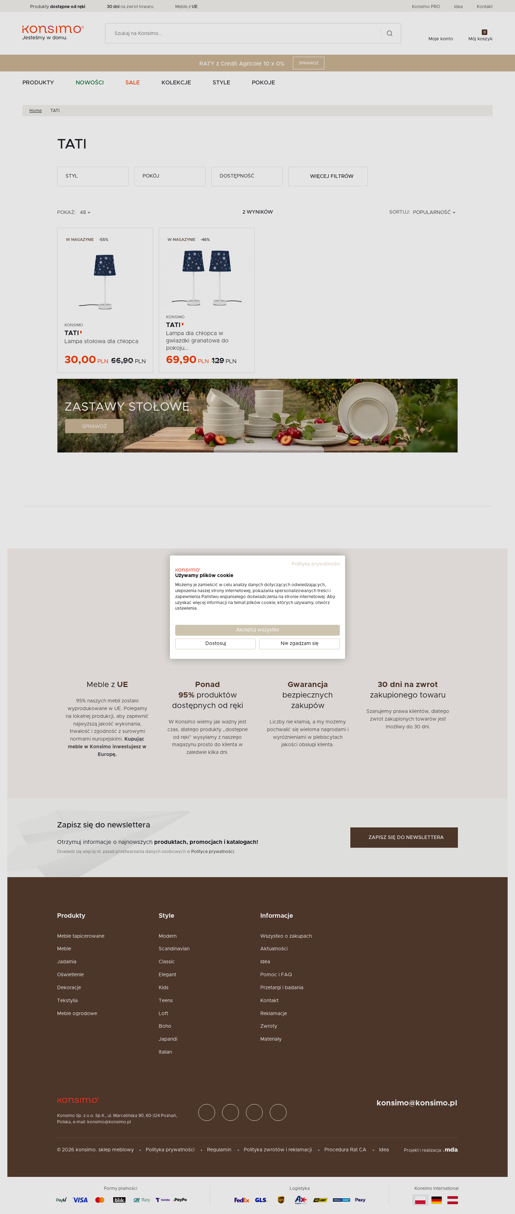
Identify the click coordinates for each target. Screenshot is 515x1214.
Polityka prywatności (316, 564)
